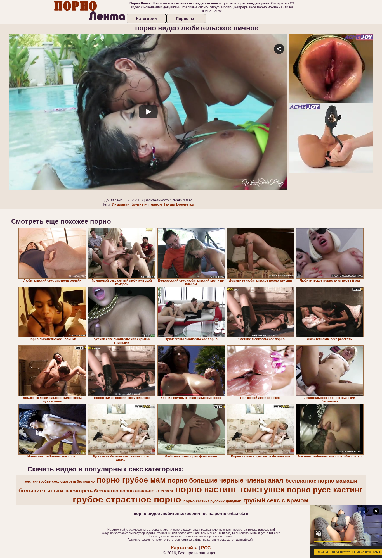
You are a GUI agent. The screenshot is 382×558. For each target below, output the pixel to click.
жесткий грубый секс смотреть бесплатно (60, 481)
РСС (206, 547)
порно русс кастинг (325, 489)
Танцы (169, 204)
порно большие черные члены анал (225, 480)
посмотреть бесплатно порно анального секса (119, 490)
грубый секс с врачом (275, 500)
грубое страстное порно (127, 499)
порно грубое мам (131, 480)
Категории (146, 18)
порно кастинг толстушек (230, 489)
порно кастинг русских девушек (212, 501)
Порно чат (186, 18)
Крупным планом (146, 204)
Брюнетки (185, 204)
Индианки (120, 204)
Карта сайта (184, 547)
